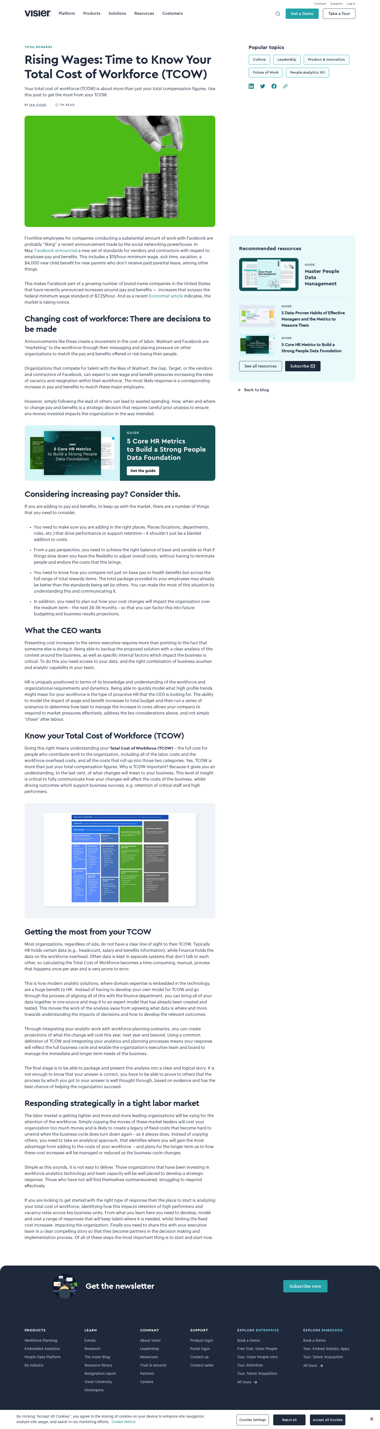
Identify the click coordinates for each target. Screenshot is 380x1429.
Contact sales (202, 1365)
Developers (94, 1390)
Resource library (98, 1365)
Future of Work (265, 72)
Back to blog (256, 390)
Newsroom (149, 1357)
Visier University (98, 1382)
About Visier (150, 1340)
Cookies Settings (252, 1420)
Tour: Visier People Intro (257, 1357)
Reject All (289, 1420)
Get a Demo (302, 14)
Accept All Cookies (328, 1420)
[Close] (371, 1419)
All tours (244, 1382)
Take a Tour (339, 14)
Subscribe (299, 366)
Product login (201, 1340)
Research (92, 1349)
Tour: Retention (250, 1365)
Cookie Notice (123, 1422)
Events (90, 1340)
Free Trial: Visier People (257, 1349)
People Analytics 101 (307, 72)
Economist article (165, 296)
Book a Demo (248, 1340)
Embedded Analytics (42, 1349)
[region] (190, 1419)
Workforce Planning (41, 1340)
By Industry (34, 1365)
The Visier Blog (97, 1357)
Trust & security (153, 1365)
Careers (146, 1382)
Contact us (199, 1357)
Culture (259, 59)
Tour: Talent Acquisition (257, 1374)
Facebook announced (55, 251)
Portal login (200, 1349)
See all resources (261, 366)
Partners (147, 1374)
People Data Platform (43, 1357)
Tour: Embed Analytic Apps (326, 1349)
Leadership (287, 59)
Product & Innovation (326, 59)
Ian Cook (38, 104)
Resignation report (100, 1374)
